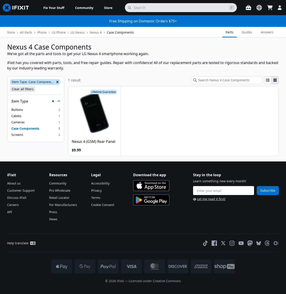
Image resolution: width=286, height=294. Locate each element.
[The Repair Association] (276, 243)
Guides (247, 32)
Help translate (17, 243)
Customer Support (21, 190)
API (9, 212)
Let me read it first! (211, 199)
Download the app (149, 174)
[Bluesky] (258, 243)
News (53, 219)
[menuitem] (54, 7)
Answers (267, 32)
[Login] (279, 7)
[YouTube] (241, 243)
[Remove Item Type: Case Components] (57, 82)
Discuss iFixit (16, 197)
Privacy (96, 190)
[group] (271, 80)
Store (11, 32)
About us (14, 183)
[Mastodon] (250, 243)
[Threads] (267, 243)
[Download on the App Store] (151, 185)
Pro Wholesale (59, 190)
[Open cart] (269, 7)
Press (53, 212)
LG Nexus (78, 32)
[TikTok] (205, 243)
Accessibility (100, 183)
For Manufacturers (63, 205)
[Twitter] (223, 243)
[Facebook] (214, 243)
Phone (42, 32)
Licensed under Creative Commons (155, 281)
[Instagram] (232, 243)
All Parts (26, 32)
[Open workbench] (248, 7)
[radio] (267, 80)
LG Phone (59, 32)
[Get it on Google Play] (151, 200)
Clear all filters (23, 89)
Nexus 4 (96, 32)
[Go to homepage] (18, 8)
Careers (13, 205)
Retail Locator (59, 197)
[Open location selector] (259, 7)
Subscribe (267, 190)
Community (57, 183)
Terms (95, 197)
